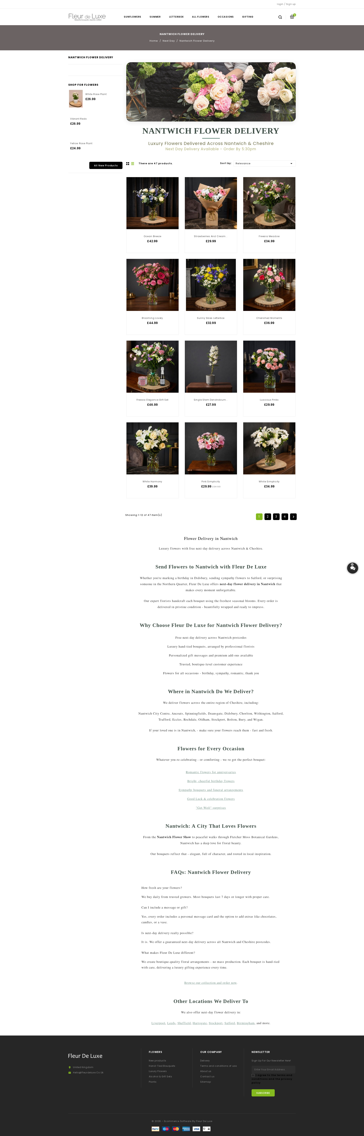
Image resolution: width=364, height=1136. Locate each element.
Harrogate (200, 1023)
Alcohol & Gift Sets (160, 1076)
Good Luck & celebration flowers (211, 799)
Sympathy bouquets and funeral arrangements (211, 790)
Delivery (205, 1060)
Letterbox (176, 16)
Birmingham (246, 1023)
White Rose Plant (96, 94)
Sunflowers (132, 16)
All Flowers (200, 16)
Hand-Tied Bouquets (162, 1065)
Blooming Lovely (152, 318)
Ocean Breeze (152, 236)
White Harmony (152, 481)
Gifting (247, 16)
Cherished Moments (269, 318)
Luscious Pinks (269, 399)
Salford (229, 1023)
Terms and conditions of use (218, 1065)
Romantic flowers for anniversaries (211, 772)
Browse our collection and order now (210, 982)
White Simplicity (269, 481)
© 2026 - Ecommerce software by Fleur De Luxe (182, 1121)
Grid (128, 164)
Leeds (171, 1023)
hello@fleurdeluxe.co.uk (88, 1072)
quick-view (132, 192)
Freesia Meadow (269, 236)
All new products (106, 165)
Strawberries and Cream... (211, 236)
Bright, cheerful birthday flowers (211, 781)
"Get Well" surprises (211, 807)
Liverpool (158, 1023)
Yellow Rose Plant (81, 143)
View (132, 185)
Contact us (207, 1076)
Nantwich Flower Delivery (90, 57)
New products (157, 1060)
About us (205, 1071)
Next (293, 517)
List (133, 164)
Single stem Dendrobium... (211, 399)
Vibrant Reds (78, 118)
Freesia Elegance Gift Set (152, 399)
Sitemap (205, 1081)
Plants (153, 1081)
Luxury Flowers (158, 1071)
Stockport (216, 1023)
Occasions (226, 16)
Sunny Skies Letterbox (211, 318)
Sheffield (184, 1023)
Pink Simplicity (211, 481)
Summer (155, 16)
